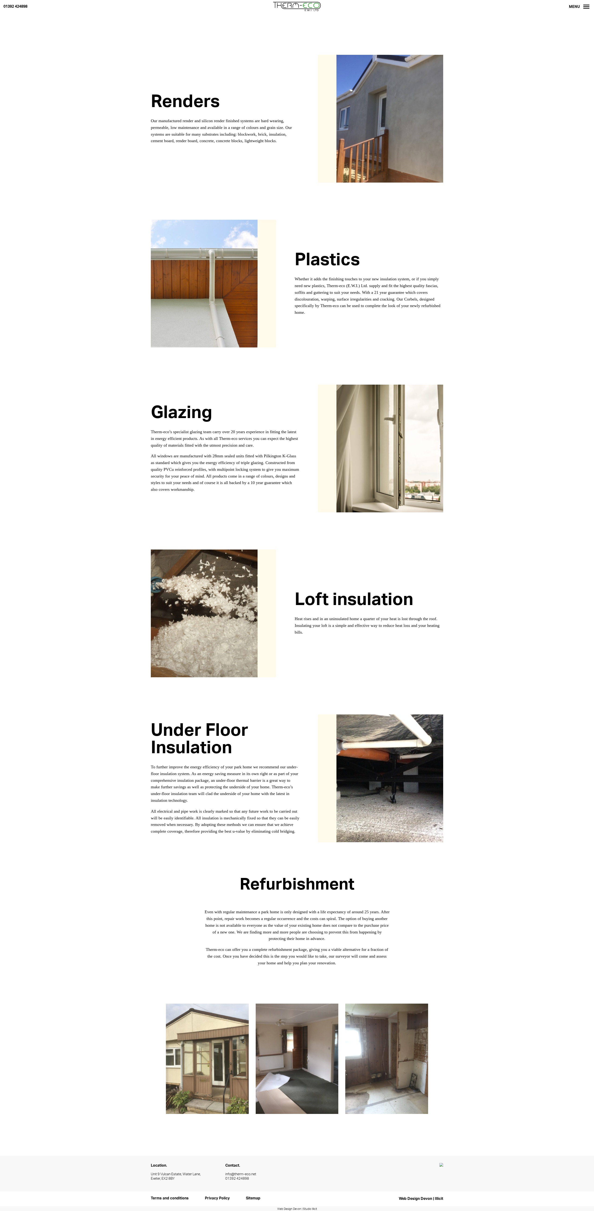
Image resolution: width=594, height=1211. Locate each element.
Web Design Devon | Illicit (421, 1199)
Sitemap (253, 1198)
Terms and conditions (170, 1198)
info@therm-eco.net (240, 1174)
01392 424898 (15, 6)
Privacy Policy (217, 1198)
